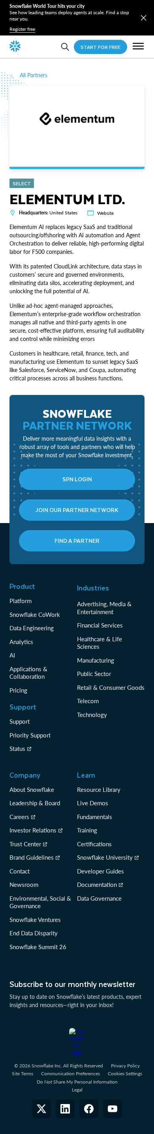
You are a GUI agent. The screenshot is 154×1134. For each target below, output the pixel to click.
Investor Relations (32, 830)
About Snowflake (31, 789)
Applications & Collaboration (28, 672)
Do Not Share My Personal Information (77, 1082)
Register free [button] (22, 29)
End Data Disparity (33, 933)
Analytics (21, 641)
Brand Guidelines (31, 857)
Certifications (94, 843)
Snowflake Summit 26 (37, 946)
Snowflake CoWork (34, 614)
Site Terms (22, 1073)
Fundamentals (94, 816)
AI (12, 655)
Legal (77, 1090)
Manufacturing (95, 660)
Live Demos (92, 802)
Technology (92, 714)
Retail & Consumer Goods (111, 687)
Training (87, 830)
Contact (19, 871)
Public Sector (94, 673)
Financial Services (100, 625)
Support (19, 721)
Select (22, 183)
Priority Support (30, 735)
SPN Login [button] (77, 479)
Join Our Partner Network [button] (77, 509)
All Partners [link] (33, 75)
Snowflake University (105, 857)
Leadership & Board (34, 802)
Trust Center (25, 843)
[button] (143, 18)
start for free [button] (100, 47)
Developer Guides (100, 871)
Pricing (18, 690)
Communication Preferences (70, 1073)
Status (17, 748)
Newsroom (23, 884)
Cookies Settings (125, 1073)
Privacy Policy (125, 1066)
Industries (93, 587)
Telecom (88, 700)
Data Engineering (31, 627)
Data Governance (99, 898)
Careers (19, 816)
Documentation (97, 884)
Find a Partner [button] (77, 540)
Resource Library (98, 789)
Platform (20, 600)
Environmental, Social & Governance (40, 902)
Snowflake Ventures (35, 919)
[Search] (65, 47)
